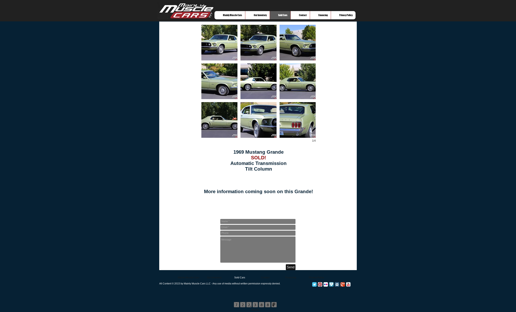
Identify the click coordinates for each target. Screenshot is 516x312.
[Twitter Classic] (314, 284)
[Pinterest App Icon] (320, 284)
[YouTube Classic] (348, 284)
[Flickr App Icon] (326, 284)
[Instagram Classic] (337, 284)
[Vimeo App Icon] (331, 284)
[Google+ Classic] (342, 284)
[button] (219, 42)
